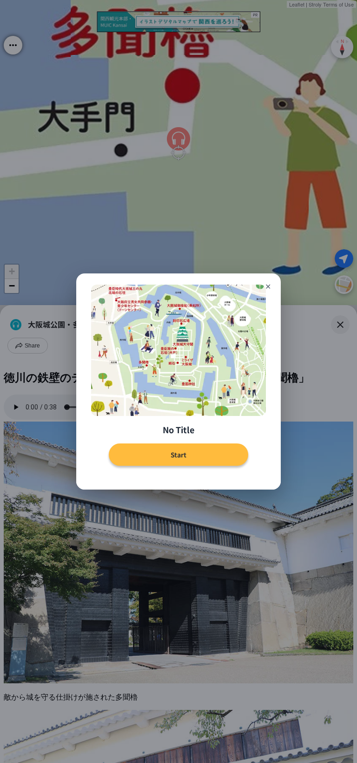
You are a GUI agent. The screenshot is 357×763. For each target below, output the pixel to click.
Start (178, 454)
